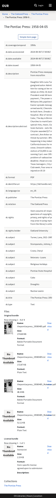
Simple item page (28, 37)
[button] (35, 5)
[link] (12, 485)
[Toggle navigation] (50, 5)
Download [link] (49, 326)
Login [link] (41, 5)
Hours (29, 495)
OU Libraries (19, 495)
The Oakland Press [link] (19, 14)
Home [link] (5, 14)
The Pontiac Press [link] (39, 14)
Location (38, 495)
